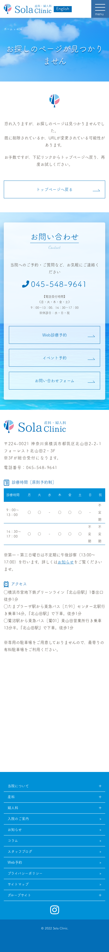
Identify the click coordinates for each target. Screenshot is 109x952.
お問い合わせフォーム (55, 381)
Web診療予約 (54, 335)
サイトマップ (18, 884)
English (62, 9)
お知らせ (66, 562)
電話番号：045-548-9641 (31, 467)
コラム (13, 840)
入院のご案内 (18, 818)
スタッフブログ (20, 851)
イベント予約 (55, 358)
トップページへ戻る (54, 189)
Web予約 (15, 862)
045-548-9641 (59, 284)
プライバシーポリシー (25, 873)
